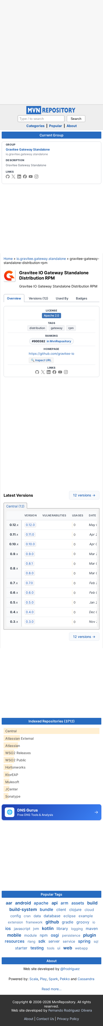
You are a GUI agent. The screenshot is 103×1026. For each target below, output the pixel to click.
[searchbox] (41, 118)
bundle (47, 909)
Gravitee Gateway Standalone (28, 149)
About (72, 126)
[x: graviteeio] (13, 176)
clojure (76, 909)
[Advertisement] (51, 51)
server (54, 941)
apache (42, 903)
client (61, 909)
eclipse (70, 916)
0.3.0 (30, 621)
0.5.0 (30, 602)
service (69, 941)
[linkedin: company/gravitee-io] (19, 176)
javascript (22, 928)
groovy (83, 922)
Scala (33, 979)
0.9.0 (30, 554)
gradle (68, 922)
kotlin (48, 928)
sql (96, 941)
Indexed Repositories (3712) (52, 721)
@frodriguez (70, 969)
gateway (57, 328)
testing (37, 948)
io (93, 922)
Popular (55, 126)
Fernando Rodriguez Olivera (70, 1010)
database (53, 915)
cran (28, 916)
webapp (81, 948)
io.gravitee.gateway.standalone (41, 258)
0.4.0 (30, 612)
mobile (14, 935)
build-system (23, 909)
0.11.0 (30, 534)
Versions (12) (38, 298)
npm (44, 935)
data (38, 916)
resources (15, 941)
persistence (71, 935)
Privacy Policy (68, 1019)
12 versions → (84, 495)
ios (8, 928)
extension (16, 922)
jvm (36, 928)
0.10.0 (30, 544)
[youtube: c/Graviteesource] (31, 176)
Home (8, 258)
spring (85, 941)
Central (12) (15, 506)
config (16, 916)
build (92, 902)
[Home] (51, 113)
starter (22, 948)
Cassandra (86, 979)
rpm (71, 328)
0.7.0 (29, 583)
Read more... (52, 989)
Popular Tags (51, 894)
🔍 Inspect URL (41, 360)
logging (77, 929)
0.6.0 (30, 592)
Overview (14, 298)
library (63, 928)
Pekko (65, 979)
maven (92, 928)
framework (35, 922)
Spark (53, 979)
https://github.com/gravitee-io (51, 353)
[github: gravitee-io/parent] (37, 372)
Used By (62, 298)
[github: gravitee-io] (8, 176)
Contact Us (45, 1019)
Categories (35, 126)
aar (9, 902)
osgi (55, 935)
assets (78, 903)
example (86, 916)
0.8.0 (30, 573)
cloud (89, 909)
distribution (37, 328)
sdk (42, 941)
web (68, 947)
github (53, 921)
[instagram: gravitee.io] (36, 176)
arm (65, 903)
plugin (89, 935)
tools (51, 948)
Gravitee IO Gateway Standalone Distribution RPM (54, 275)
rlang (32, 941)
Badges (81, 298)
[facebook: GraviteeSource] (25, 176)
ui (59, 948)
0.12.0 (30, 525)
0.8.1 (29, 563)
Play (43, 979)
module (31, 935)
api (55, 902)
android (23, 902)
